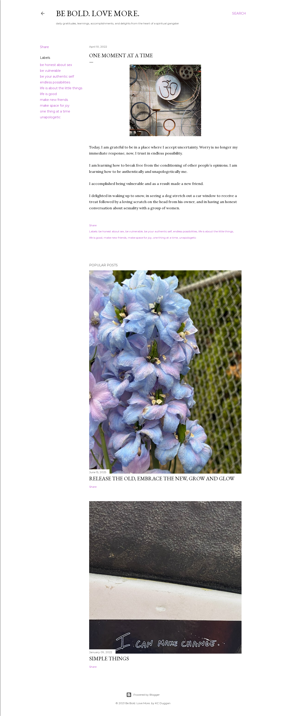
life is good (48, 94)
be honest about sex (56, 65)
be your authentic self (57, 76)
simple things (109, 658)
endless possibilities (55, 82)
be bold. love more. (97, 13)
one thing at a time (55, 111)
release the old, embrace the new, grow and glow (161, 478)
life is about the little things (61, 88)
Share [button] (44, 47)
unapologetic (50, 117)
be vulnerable (50, 71)
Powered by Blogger (146, 694)
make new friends (54, 100)
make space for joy (54, 106)
